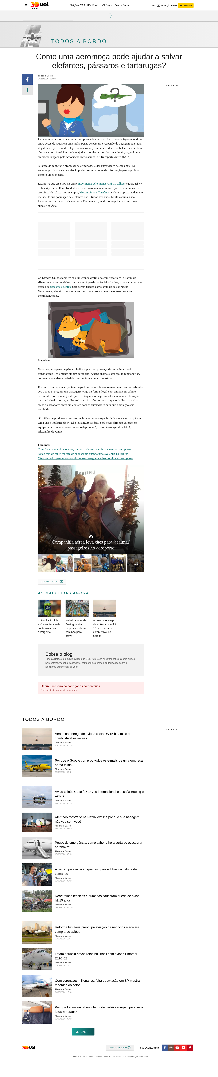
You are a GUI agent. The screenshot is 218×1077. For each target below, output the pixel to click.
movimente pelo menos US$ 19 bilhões (102, 183)
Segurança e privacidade (137, 1057)
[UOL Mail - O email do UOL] (161, 5)
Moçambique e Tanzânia (94, 192)
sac (154, 5)
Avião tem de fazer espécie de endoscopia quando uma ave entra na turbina (83, 453)
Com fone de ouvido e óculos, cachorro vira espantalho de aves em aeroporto (84, 449)
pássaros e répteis (60, 286)
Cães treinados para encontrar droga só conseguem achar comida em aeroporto (85, 458)
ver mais (81, 1032)
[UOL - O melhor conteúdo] (39, 5)
